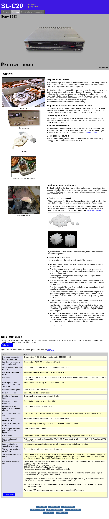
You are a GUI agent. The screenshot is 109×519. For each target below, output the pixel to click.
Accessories (38, 12)
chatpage (50, 350)
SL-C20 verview (37, 509)
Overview (6, 12)
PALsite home (32, 4)
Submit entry (7, 345)
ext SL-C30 (61, 512)
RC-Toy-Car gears (94, 210)
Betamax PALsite (33, 6)
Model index (31, 8)
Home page (41, 506)
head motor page (90, 132)
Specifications (26, 12)
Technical (15, 12)
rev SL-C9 (49, 512)
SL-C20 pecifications (54, 509)
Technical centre (68, 506)
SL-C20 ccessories (73, 509)
